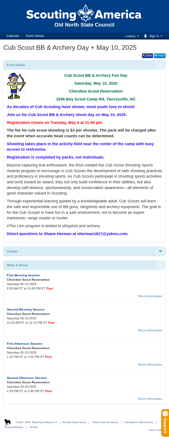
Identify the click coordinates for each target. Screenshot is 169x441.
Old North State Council (74, 422)
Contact (12, 251)
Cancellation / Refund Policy (139, 422)
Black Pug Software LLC (44, 422)
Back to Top (155, 430)
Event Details (35, 35)
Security (33, 427)
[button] (154, 35)
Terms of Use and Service (105, 422)
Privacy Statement (14, 427)
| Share (148, 55)
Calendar (13, 35)
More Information (150, 296)
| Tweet (161, 55)
